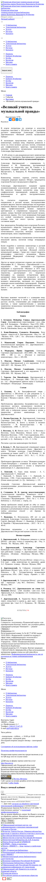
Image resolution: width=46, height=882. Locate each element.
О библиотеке (11, 25)
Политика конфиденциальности (14, 751)
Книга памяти (11, 64)
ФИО (3, 794)
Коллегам (9, 60)
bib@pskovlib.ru (12, 728)
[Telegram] (20, 119)
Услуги (8, 29)
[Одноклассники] (13, 119)
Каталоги (9, 34)
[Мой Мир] (16, 119)
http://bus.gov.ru (7, 763)
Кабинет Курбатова (13, 56)
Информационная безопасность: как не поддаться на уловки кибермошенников (22, 655)
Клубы (8, 58)
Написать (5, 629)
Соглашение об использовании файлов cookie (19, 747)
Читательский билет (9, 799)
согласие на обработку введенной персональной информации (20, 805)
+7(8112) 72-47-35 (15, 726)
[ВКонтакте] (10, 119)
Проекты (9, 54)
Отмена (10, 821)
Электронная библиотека (16, 27)
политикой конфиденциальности (16, 811)
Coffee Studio (13, 783)
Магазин (9, 62)
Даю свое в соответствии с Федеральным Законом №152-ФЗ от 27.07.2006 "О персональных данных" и (21, 808)
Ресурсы (9, 31)
